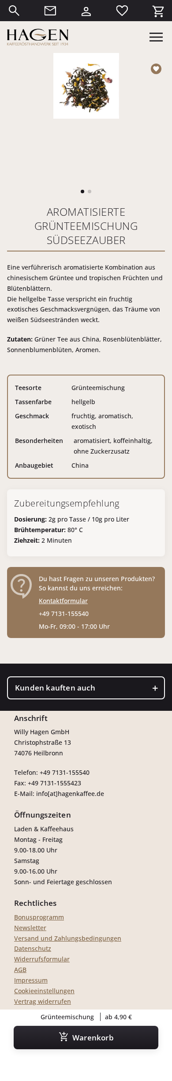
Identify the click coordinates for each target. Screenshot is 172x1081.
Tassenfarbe (33, 402)
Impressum (31, 980)
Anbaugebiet (34, 465)
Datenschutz (32, 948)
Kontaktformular (63, 601)
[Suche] (14, 11)
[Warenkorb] (158, 11)
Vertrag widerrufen (42, 1001)
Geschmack (32, 416)
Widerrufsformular (42, 959)
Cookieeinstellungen (44, 991)
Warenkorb (93, 1037)
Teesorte (28, 387)
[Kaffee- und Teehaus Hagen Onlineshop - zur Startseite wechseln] (37, 37)
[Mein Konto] (86, 11)
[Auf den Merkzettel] (158, 69)
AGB (20, 969)
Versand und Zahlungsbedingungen (67, 938)
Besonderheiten (39, 440)
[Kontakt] (50, 11)
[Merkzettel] (122, 11)
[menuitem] (14, 11)
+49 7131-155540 (64, 613)
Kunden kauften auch (55, 688)
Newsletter (30, 927)
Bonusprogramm (39, 917)
